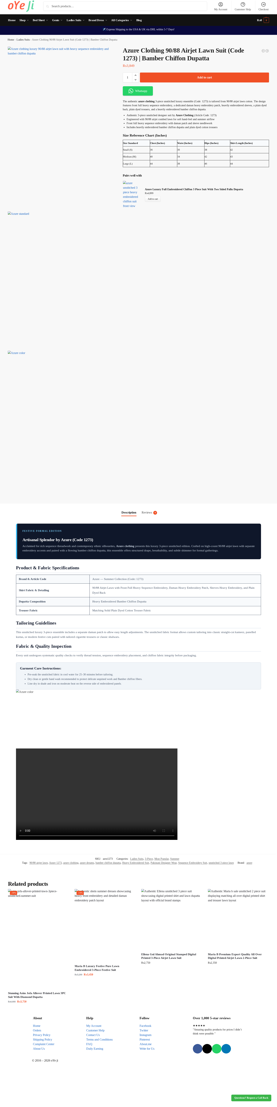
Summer (174, 858)
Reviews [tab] (149, 512)
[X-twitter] (207, 1048)
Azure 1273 (55, 862)
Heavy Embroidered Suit (135, 862)
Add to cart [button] (38, 1009)
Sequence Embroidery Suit (192, 862)
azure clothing (70, 862)
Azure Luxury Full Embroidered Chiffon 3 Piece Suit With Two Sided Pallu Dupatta (194, 189)
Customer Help (243, 9)
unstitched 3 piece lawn (221, 862)
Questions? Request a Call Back (251, 1098)
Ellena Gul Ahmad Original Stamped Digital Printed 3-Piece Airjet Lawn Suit (168, 956)
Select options (172, 970)
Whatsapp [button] (141, 91)
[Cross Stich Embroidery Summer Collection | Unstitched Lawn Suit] (263, 51)
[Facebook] (197, 1048)
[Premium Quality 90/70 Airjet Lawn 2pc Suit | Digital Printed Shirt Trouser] (267, 51)
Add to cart (204, 77)
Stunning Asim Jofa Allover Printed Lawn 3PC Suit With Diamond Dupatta (37, 995)
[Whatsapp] (216, 1048)
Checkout (264, 9)
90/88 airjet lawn (39, 862)
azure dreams (87, 862)
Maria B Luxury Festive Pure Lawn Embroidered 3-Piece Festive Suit (97, 968)
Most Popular (161, 858)
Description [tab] (128, 512)
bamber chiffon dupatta (108, 862)
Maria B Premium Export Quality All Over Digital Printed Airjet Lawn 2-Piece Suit (235, 956)
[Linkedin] (226, 1048)
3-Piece (149, 858)
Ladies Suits (23, 39)
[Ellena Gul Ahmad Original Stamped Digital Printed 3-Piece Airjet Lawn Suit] (171, 919)
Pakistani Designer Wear (164, 862)
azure (249, 862)
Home (11, 39)
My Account (220, 9)
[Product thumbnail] (134, 194)
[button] (263, 20)
